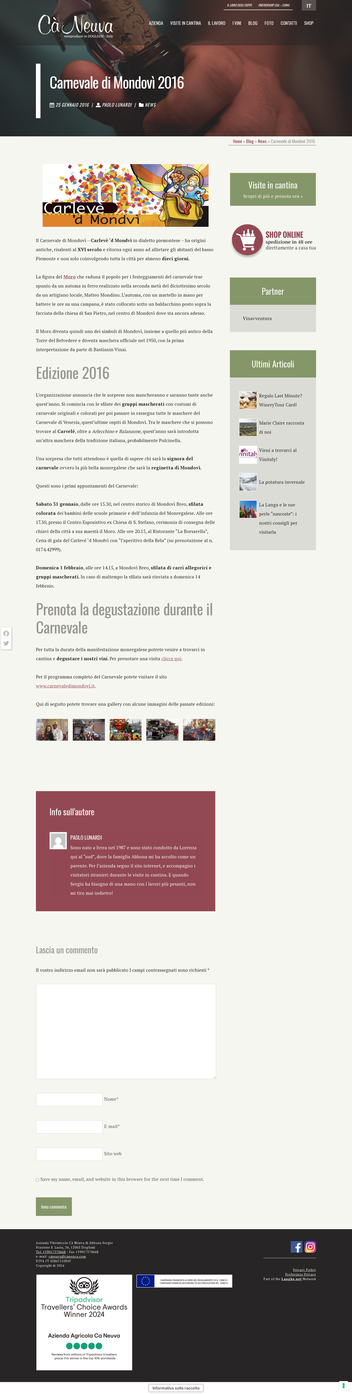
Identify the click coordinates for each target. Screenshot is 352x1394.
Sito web (113, 1153)
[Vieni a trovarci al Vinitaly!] (248, 455)
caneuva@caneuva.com (67, 1257)
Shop (309, 22)
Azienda (156, 22)
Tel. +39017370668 (51, 1252)
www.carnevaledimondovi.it (65, 686)
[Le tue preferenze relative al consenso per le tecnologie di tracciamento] (343, 1385)
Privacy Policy (304, 1270)
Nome (111, 1099)
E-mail (112, 1126)
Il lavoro (216, 22)
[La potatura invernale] (248, 482)
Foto (269, 22)
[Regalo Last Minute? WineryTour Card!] (248, 400)
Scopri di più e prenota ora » (273, 196)
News (150, 104)
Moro (69, 277)
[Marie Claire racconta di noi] (248, 427)
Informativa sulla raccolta (176, 1388)
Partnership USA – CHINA (273, 5)
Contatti (289, 22)
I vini (237, 22)
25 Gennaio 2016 (72, 104)
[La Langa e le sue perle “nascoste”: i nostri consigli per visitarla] (248, 509)
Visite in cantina (185, 22)
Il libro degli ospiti (239, 5)
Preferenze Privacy (300, 1274)
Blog (252, 22)
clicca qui (171, 658)
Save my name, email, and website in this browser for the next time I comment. (122, 1179)
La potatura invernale (282, 482)
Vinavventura (257, 318)
